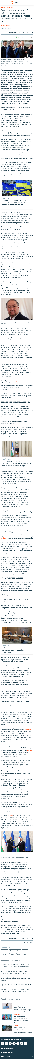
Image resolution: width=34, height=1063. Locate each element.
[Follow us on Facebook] (10, 1043)
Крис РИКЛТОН (5, 25)
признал (10, 815)
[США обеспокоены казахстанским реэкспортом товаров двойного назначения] (17, 635)
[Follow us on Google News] (21, 1043)
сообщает (4, 538)
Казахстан (17, 1015)
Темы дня (16, 1025)
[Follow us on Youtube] (2, 1043)
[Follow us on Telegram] (14, 1043)
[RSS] (25, 1043)
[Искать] (23, 1061)
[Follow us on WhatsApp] (17, 1043)
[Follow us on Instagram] (6, 1043)
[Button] (13, 32)
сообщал (15, 381)
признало (28, 729)
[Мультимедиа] (10, 1061)
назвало (30, 750)
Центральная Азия (7, 7)
